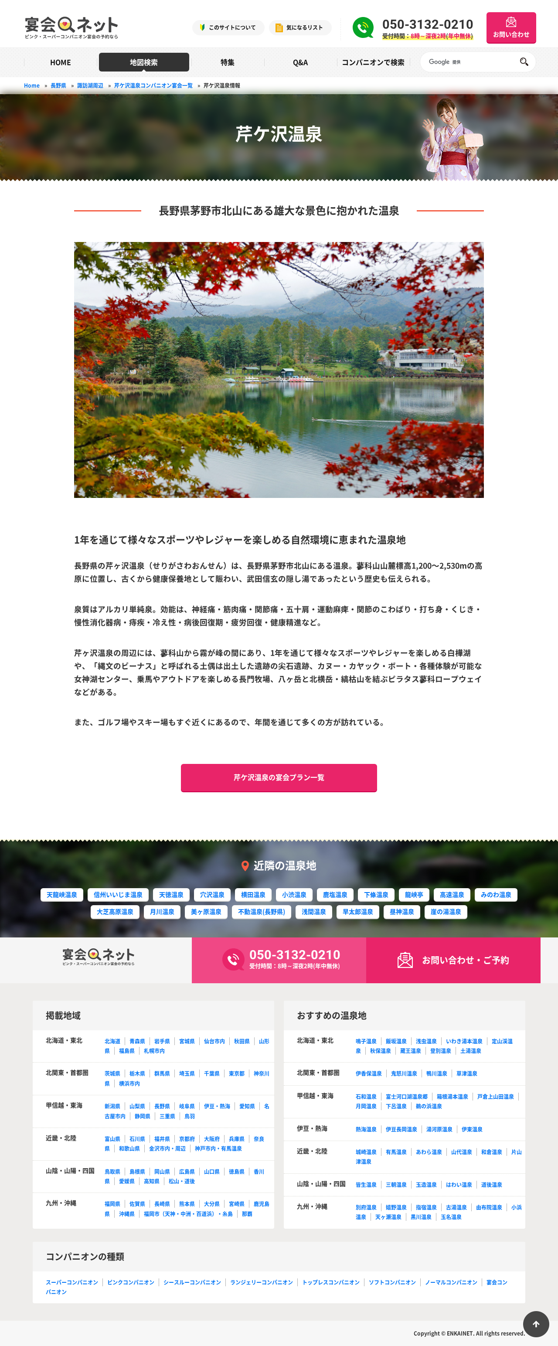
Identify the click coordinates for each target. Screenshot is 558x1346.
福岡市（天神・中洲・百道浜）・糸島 (188, 1214)
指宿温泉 (426, 1207)
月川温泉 (162, 911)
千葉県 (212, 1073)
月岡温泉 (366, 1106)
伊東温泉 (472, 1129)
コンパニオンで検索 (373, 62)
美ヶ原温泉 (206, 911)
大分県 (212, 1204)
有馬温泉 (396, 1152)
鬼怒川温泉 (404, 1073)
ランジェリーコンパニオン (261, 1282)
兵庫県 (237, 1139)
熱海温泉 (366, 1129)
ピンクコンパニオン (130, 1282)
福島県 (127, 1051)
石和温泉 (366, 1097)
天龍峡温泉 (62, 894)
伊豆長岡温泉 (401, 1129)
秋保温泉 (380, 1051)
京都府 (187, 1139)
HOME (60, 62)
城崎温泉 (366, 1152)
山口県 (212, 1172)
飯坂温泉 (396, 1041)
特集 (228, 62)
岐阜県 (187, 1106)
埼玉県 (187, 1073)
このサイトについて (232, 27)
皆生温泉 (366, 1185)
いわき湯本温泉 (464, 1041)
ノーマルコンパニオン (451, 1282)
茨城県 (112, 1073)
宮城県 (187, 1041)
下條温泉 (376, 894)
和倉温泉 (491, 1152)
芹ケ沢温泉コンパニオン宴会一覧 (153, 85)
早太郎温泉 (358, 911)
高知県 (152, 1181)
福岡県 (112, 1204)
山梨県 (137, 1106)
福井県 (162, 1139)
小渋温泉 (294, 894)
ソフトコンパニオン (392, 1282)
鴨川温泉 (436, 1073)
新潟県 (112, 1106)
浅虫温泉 (426, 1041)
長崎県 (162, 1204)
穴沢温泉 (212, 894)
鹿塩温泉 (335, 894)
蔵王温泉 (410, 1051)
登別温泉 (440, 1051)
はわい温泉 (459, 1185)
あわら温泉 (429, 1152)
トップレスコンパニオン (331, 1282)
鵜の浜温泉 (429, 1106)
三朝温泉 (396, 1185)
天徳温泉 (171, 894)
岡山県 (162, 1172)
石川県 (137, 1139)
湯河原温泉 (439, 1129)
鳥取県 (112, 1172)
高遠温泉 (452, 894)
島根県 (137, 1172)
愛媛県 (127, 1181)
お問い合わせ (511, 34)
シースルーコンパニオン (192, 1282)
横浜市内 (129, 1083)
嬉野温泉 (396, 1207)
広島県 (187, 1172)
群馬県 (162, 1073)
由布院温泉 (489, 1207)
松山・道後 (182, 1181)
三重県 (167, 1116)
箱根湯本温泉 (452, 1097)
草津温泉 (466, 1073)
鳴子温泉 (366, 1041)
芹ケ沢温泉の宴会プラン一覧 (279, 777)
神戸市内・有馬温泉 (218, 1148)
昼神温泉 (402, 911)
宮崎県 (237, 1204)
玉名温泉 (451, 1217)
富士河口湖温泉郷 (407, 1097)
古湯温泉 (456, 1207)
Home (32, 85)
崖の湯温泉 (446, 911)
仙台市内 (214, 1041)
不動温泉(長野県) (261, 911)
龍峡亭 (414, 894)
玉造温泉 (426, 1185)
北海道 (112, 1041)
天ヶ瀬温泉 (388, 1217)
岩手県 (162, 1041)
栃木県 (137, 1073)
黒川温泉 (421, 1217)
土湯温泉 (470, 1051)
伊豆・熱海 (217, 1106)
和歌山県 (129, 1148)
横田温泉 (253, 894)
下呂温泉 (396, 1106)
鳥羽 (189, 1116)
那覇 (247, 1214)
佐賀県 (137, 1204)
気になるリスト (304, 27)
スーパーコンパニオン (72, 1282)
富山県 (112, 1139)
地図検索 (144, 62)
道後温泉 (491, 1185)
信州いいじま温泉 (118, 894)
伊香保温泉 (369, 1073)
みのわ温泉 (496, 894)
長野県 (58, 85)
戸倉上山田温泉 (495, 1097)
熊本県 (187, 1204)
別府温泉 (366, 1207)
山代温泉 (461, 1152)
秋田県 (242, 1041)
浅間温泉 (314, 911)
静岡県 (142, 1116)
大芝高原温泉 (115, 911)
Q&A (300, 62)
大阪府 (212, 1139)
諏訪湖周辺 (90, 85)
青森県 (137, 1041)
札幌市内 (154, 1051)
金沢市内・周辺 (167, 1148)
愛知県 (247, 1106)
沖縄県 (127, 1214)
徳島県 (237, 1172)
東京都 (237, 1073)
